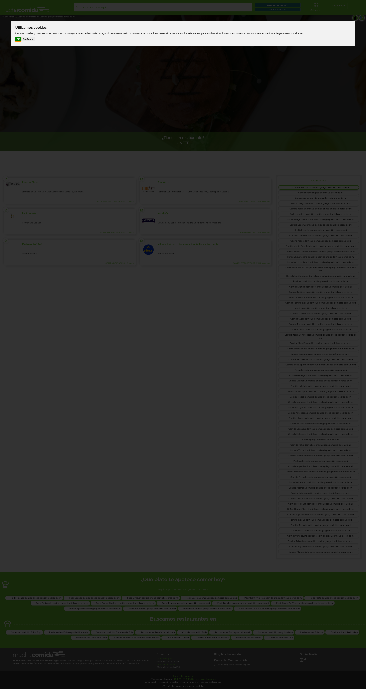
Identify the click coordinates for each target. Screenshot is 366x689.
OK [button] (18, 39)
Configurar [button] (28, 39)
